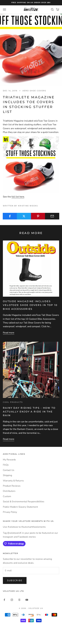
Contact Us (8, 470)
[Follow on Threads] (19, 599)
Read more (8, 332)
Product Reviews (11, 485)
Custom (7, 496)
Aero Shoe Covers (34, 91)
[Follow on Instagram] (11, 599)
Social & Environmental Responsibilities (23, 501)
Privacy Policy (10, 512)
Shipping (7, 475)
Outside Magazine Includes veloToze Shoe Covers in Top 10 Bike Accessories (30, 305)
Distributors (9, 491)
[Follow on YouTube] (26, 599)
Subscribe (14, 580)
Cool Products (13, 402)
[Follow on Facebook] (4, 599)
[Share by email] (52, 216)
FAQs (6, 464)
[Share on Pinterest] (38, 216)
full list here (18, 196)
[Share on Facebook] (10, 216)
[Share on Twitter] (24, 216)
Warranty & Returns (13, 480)
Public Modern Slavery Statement (20, 506)
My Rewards (9, 459)
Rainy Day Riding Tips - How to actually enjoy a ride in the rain (29, 411)
